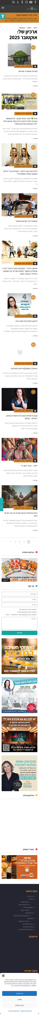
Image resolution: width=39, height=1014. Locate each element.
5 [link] (10, 542)
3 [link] (19, 542)
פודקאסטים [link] (29, 913)
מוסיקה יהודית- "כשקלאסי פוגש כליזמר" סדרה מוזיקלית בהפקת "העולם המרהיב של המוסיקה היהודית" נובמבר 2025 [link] (19, 271)
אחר (7, 615)
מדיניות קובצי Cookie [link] (26, 1011)
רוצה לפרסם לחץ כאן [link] (26, 929)
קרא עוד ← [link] (34, 86)
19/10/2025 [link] (28, 460)
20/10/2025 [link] (28, 410)
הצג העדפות (19, 1005)
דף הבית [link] (30, 896)
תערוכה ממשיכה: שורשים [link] (28, 71)
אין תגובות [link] (18, 66)
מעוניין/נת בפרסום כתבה (26, 612)
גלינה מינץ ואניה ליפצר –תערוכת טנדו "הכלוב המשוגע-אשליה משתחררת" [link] (20, 172)
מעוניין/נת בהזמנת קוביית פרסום (24, 615)
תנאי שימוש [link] (25, 902)
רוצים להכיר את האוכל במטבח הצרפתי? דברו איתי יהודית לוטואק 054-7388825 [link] (20, 19)
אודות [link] (31, 899)
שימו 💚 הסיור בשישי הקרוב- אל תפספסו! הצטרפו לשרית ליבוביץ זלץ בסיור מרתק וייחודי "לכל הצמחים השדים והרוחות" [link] (20, 121)
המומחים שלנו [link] (28, 907)
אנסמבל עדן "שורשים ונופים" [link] (26, 221)
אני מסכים (19, 993)
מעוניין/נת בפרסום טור (27, 609)
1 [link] (28, 542)
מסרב (20, 999)
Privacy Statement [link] (14, 1011)
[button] (3, 976)
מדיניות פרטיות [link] (24, 905)
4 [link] (14, 542)
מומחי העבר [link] (24, 910)
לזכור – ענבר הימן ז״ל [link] (29, 465)
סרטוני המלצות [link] (23, 921)
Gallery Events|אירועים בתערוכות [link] (24, 368)
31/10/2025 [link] (28, 66)
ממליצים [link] (30, 918)
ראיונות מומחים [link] (28, 924)
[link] (3, 16)
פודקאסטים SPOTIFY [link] (21, 916)
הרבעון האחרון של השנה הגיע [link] (26, 321)
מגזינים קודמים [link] (28, 927)
